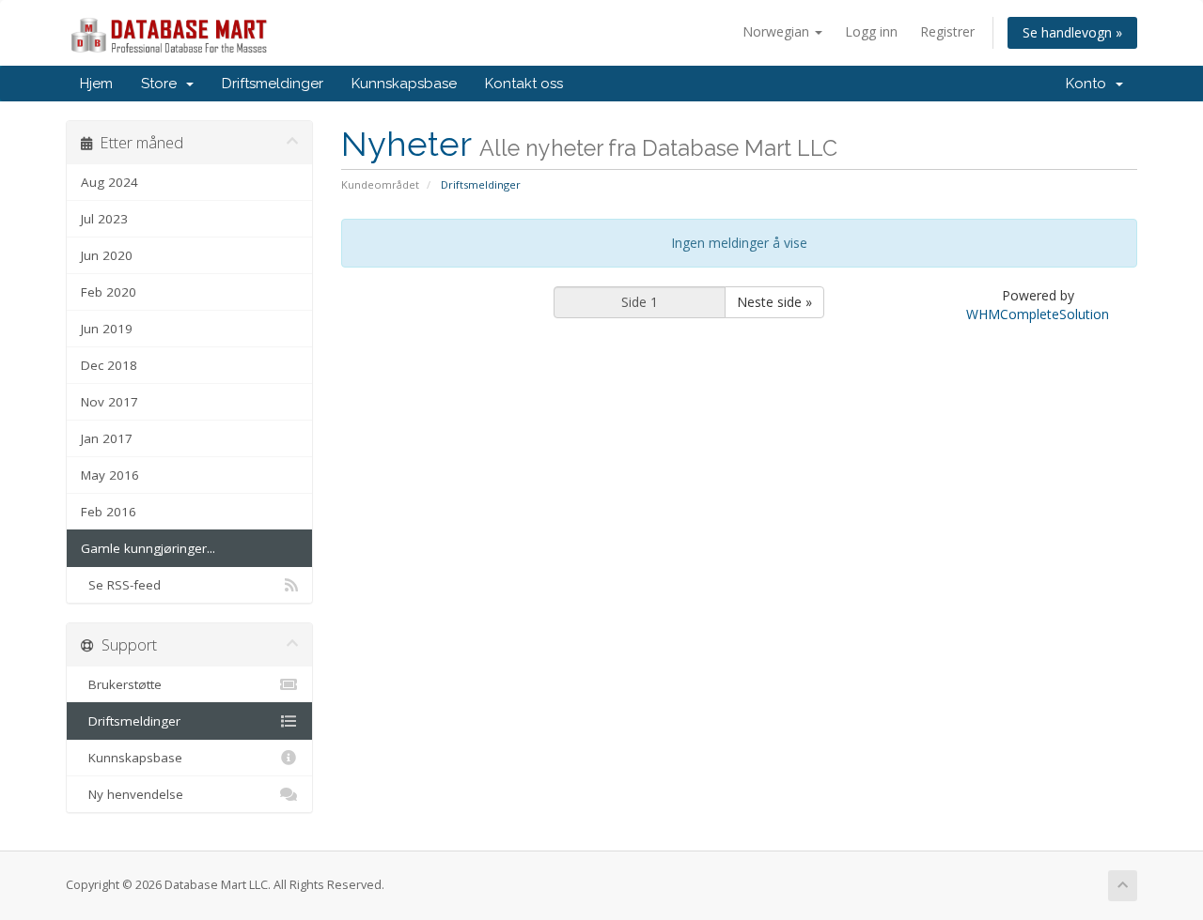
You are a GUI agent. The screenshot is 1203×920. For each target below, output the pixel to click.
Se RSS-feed (121, 584)
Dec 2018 (109, 365)
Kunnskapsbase (404, 83)
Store (162, 83)
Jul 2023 (104, 218)
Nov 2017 (109, 401)
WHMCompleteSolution (1037, 314)
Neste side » (774, 302)
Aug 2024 (109, 182)
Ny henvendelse (132, 794)
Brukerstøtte (121, 684)
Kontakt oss (524, 83)
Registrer (947, 31)
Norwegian (777, 31)
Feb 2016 (108, 511)
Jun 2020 (107, 255)
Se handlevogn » (1072, 32)
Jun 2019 (107, 328)
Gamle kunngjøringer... (148, 548)
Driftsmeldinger (272, 83)
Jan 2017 (107, 438)
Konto (1090, 83)
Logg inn (871, 31)
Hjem (96, 83)
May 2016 (110, 475)
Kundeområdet (380, 184)
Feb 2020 (108, 292)
